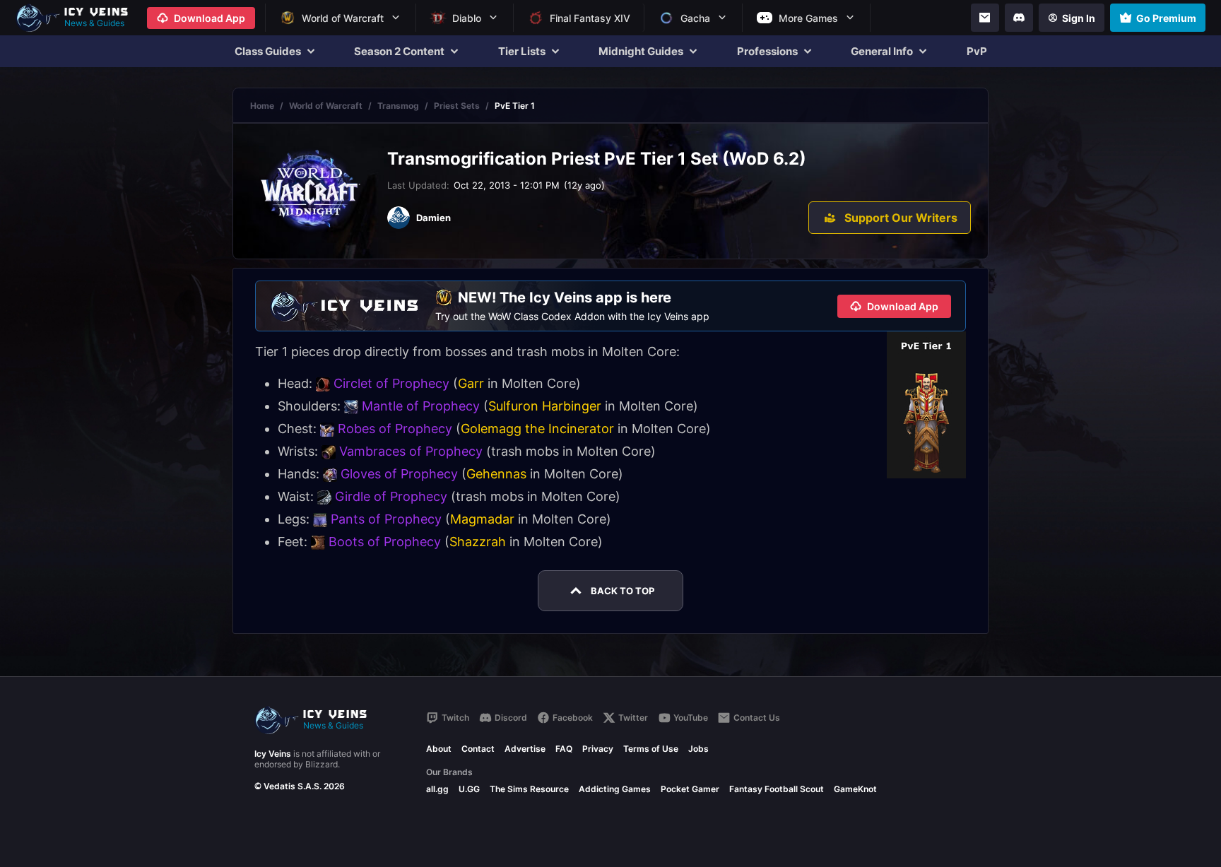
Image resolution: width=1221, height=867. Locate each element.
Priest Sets (457, 105)
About (439, 748)
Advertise (525, 748)
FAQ (563, 748)
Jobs (698, 748)
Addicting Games (615, 789)
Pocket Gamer (690, 789)
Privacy (597, 748)
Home (262, 105)
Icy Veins (272, 753)
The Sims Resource (529, 789)
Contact (478, 748)
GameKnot (855, 789)
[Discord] (1019, 18)
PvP (977, 51)
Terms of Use (650, 748)
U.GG (469, 789)
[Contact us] (985, 18)
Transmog (398, 105)
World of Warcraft (325, 105)
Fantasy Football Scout (776, 789)
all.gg (437, 789)
